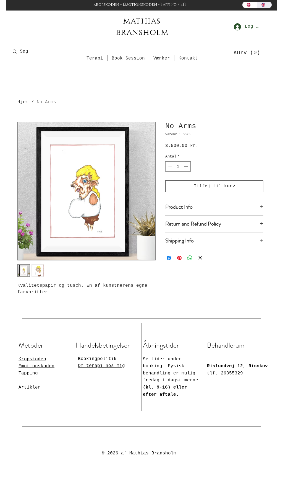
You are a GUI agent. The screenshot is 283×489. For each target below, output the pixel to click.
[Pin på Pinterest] (179, 258)
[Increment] (186, 166)
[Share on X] (200, 258)
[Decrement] (169, 166)
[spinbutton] (178, 166)
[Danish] (250, 5)
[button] (245, 52)
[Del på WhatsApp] (190, 258)
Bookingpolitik (97, 358)
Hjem (22, 102)
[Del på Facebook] (169, 258)
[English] (264, 5)
